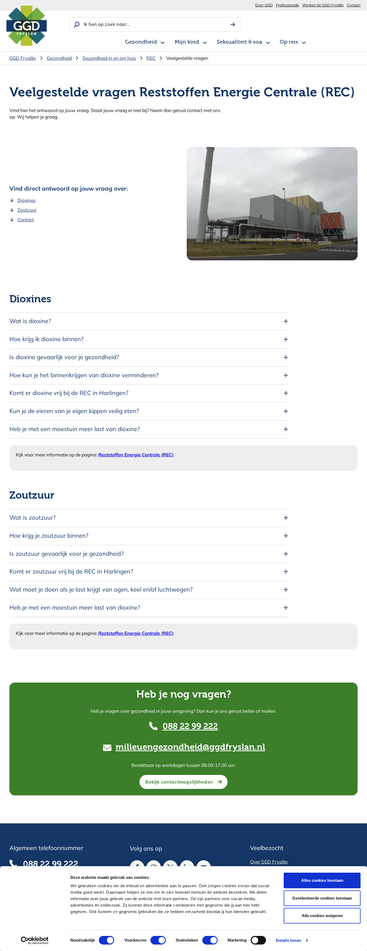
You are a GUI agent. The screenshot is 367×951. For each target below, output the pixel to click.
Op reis (289, 42)
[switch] (153, 940)
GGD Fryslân (22, 58)
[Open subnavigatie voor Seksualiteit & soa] (268, 42)
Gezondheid (141, 42)
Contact (354, 5)
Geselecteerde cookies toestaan (322, 898)
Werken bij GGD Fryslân (323, 5)
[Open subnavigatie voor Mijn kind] (205, 42)
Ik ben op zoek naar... (107, 24)
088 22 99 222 (190, 726)
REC (151, 58)
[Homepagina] (26, 26)
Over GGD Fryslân (269, 862)
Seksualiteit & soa (239, 42)
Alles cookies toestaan (322, 880)
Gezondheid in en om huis (109, 58)
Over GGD (264, 5)
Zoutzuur (27, 210)
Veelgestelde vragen (187, 58)
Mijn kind (187, 42)
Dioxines (26, 200)
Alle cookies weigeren (322, 915)
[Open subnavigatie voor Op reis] (304, 42)
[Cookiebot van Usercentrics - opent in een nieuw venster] (34, 940)
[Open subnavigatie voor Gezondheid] (162, 42)
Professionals (287, 5)
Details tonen (288, 940)
